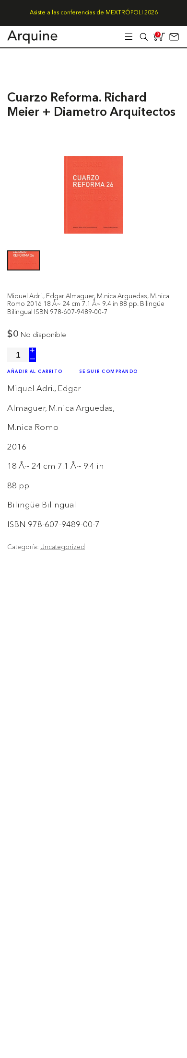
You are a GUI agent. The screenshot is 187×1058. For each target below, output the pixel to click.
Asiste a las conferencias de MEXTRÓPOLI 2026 (94, 13)
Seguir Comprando (108, 372)
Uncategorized (62, 547)
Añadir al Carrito (35, 372)
